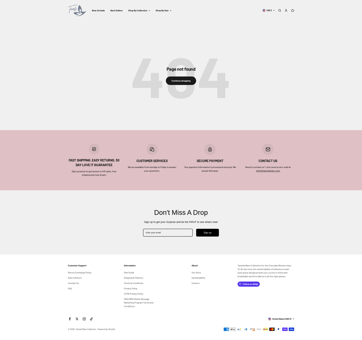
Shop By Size (162, 10)
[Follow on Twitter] (77, 319)
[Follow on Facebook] (70, 319)
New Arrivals (98, 10)
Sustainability (198, 277)
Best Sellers (116, 10)
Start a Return (75, 277)
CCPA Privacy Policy (133, 293)
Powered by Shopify (106, 329)
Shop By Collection (137, 10)
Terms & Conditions (133, 283)
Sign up (207, 232)
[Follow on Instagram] (84, 319)
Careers (196, 283)
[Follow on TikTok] (91, 319)
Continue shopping (181, 80)
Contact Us (73, 283)
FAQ (70, 288)
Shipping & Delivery (133, 277)
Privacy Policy (130, 288)
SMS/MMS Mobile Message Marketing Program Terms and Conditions (138, 303)
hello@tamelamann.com (268, 170)
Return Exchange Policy (79, 272)
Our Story (196, 272)
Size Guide (129, 272)
